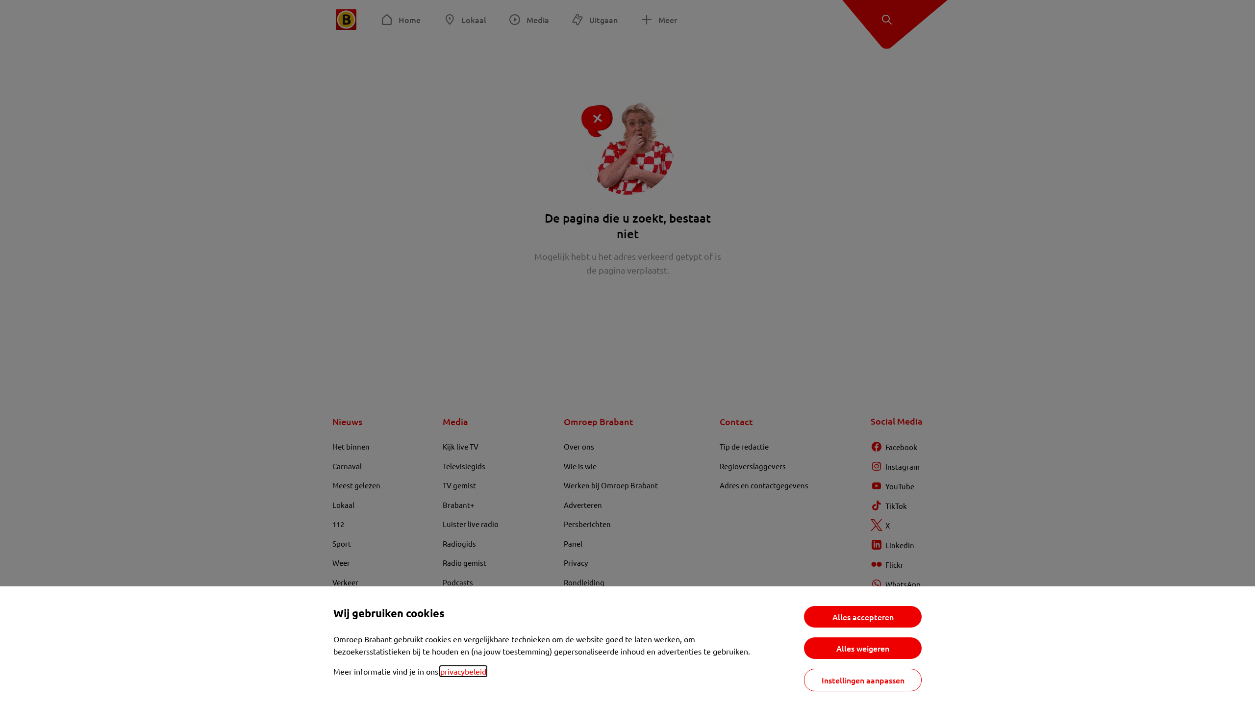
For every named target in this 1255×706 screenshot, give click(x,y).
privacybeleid (463, 671)
